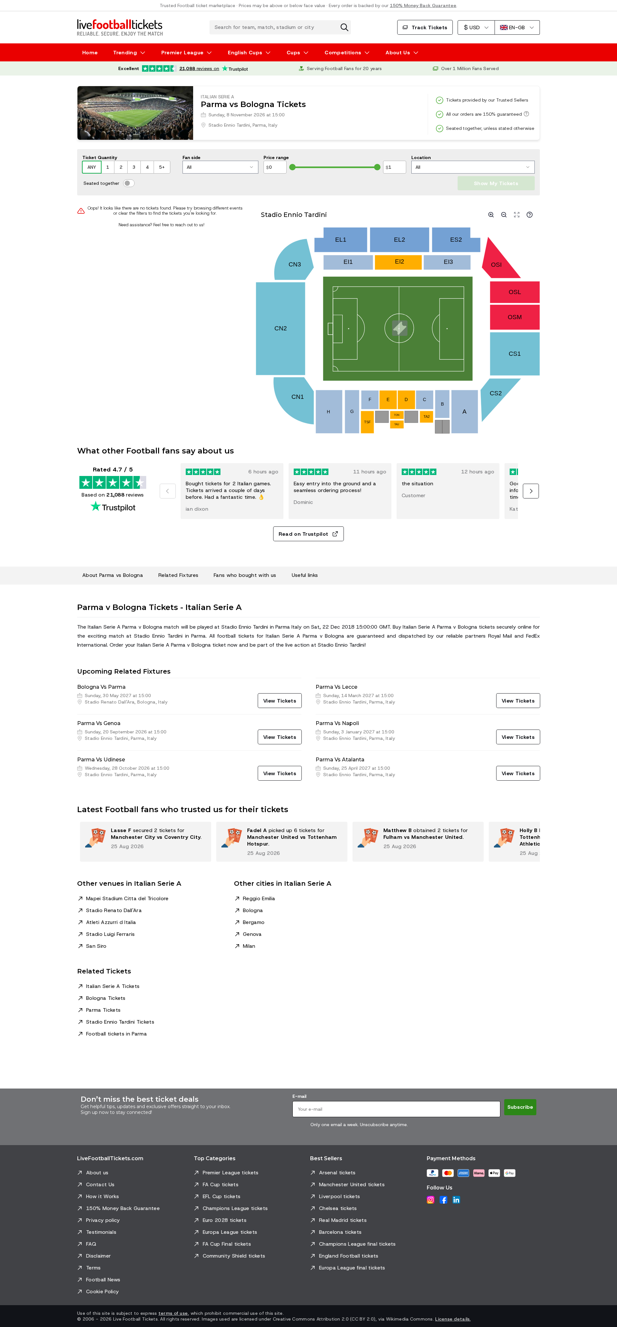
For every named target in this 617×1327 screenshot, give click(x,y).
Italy (272, 125)
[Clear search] (344, 27)
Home (90, 52)
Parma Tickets (103, 1010)
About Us (398, 52)
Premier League (182, 52)
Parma (259, 125)
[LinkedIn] (456, 1200)
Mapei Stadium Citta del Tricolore (127, 898)
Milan (249, 946)
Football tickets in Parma (116, 1033)
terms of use (173, 1313)
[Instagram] (430, 1200)
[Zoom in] (491, 215)
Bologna (253, 910)
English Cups (245, 52)
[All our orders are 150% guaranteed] (525, 113)
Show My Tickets (496, 183)
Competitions (343, 52)
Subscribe (520, 1107)
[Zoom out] (504, 215)
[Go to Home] (120, 27)
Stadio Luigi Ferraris (110, 934)
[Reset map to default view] (517, 215)
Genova (252, 934)
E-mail (299, 1096)
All (189, 167)
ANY (91, 167)
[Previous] (167, 491)
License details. (452, 1319)
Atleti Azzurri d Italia (111, 922)
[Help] (529, 215)
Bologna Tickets (106, 998)
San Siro (96, 946)
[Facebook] (443, 1200)
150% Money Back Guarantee (423, 5)
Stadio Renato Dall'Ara (114, 910)
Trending (125, 52)
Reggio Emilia (259, 898)
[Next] (531, 491)
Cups (293, 52)
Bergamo (253, 922)
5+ (162, 167)
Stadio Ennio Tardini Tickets (120, 1021)
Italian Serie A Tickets (112, 986)
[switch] (129, 183)
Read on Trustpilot (303, 534)
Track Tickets (429, 27)
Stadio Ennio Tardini (229, 125)
